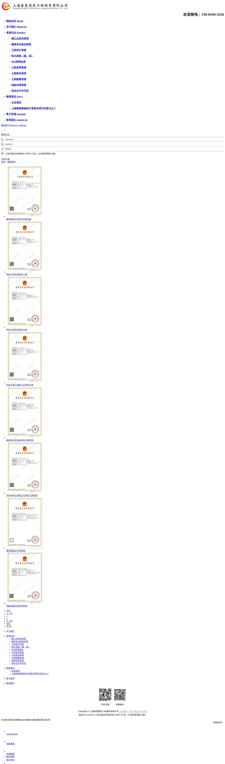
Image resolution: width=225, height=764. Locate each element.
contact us (22, 119)
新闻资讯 (11, 96)
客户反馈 (11, 114)
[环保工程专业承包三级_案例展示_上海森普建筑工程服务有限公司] (24, 327)
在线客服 (10, 744)
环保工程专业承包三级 (16, 330)
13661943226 (12, 734)
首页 (3, 162)
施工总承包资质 (20, 38)
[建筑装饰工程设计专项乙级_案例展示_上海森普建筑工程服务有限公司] (24, 217)
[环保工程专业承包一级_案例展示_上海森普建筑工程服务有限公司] (24, 272)
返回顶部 (10, 756)
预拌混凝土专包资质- (16, 551)
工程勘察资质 (18, 79)
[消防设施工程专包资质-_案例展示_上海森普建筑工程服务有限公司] (24, 603)
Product (21, 32)
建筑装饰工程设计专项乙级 (18, 219)
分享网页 (11, 760)
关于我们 (11, 26)
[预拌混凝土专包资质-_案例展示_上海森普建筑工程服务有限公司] (24, 548)
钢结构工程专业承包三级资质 (19, 440)
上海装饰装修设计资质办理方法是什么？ (33, 108)
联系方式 (5, 134)
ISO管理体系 (18, 61)
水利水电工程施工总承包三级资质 (22, 495)
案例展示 (5, 125)
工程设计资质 (18, 50)
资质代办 (11, 32)
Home (20, 21)
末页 (8, 624)
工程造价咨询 (18, 73)
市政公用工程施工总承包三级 (19, 385)
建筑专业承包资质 (21, 44)
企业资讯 (16, 102)
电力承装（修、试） (22, 55)
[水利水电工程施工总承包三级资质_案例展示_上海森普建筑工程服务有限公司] (24, 493)
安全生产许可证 (20, 90)
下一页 (9, 621)
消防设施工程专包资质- (17, 606)
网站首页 (11, 21)
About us (22, 26)
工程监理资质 (18, 67)
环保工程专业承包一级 (16, 274)
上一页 (9, 613)
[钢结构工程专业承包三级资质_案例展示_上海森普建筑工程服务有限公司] (24, 438)
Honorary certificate (18, 125)
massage (21, 114)
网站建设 (216, 722)
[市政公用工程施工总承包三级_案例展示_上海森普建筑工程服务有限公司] (24, 382)
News (19, 96)
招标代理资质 (18, 85)
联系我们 (11, 119)
